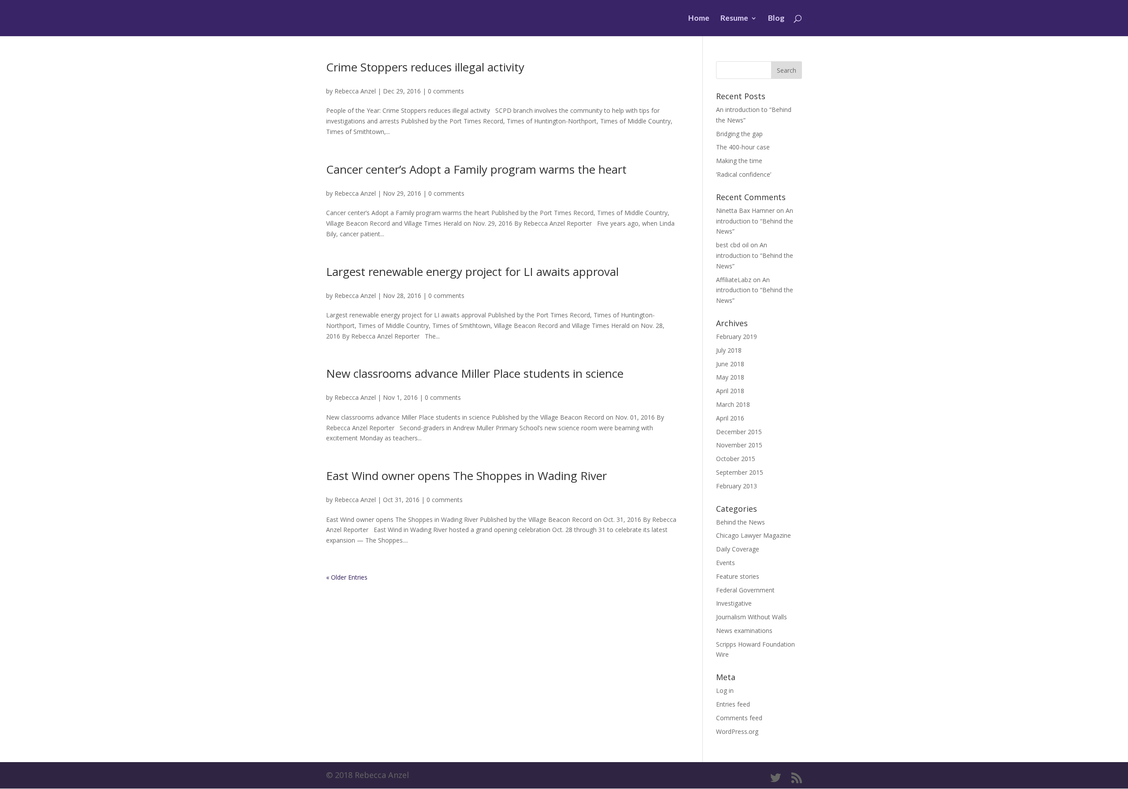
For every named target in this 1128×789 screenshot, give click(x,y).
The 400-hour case (743, 147)
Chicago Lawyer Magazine (753, 535)
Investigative (734, 603)
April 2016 (730, 418)
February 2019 (736, 336)
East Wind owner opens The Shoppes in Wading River (466, 476)
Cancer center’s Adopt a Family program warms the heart (476, 169)
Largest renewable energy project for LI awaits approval (472, 271)
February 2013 (736, 486)
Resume (734, 18)
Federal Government (745, 590)
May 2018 (730, 377)
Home (698, 18)
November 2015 (739, 445)
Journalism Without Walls (751, 617)
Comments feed (739, 718)
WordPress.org (737, 731)
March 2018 (733, 404)
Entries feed (733, 704)
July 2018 (729, 350)
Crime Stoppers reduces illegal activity (425, 67)
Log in (725, 690)
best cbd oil (732, 245)
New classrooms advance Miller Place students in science (474, 373)
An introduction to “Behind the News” (754, 221)
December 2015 (739, 432)
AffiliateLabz (733, 279)
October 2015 (735, 458)
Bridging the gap (739, 134)
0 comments (446, 91)
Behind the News (740, 522)
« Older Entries (346, 577)
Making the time (739, 160)
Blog (776, 18)
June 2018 (730, 364)
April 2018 (730, 391)
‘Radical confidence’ (743, 174)
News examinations (744, 630)
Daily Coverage (737, 549)
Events (725, 562)
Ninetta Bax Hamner (745, 210)
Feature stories (737, 576)
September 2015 (739, 472)
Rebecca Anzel (355, 91)
